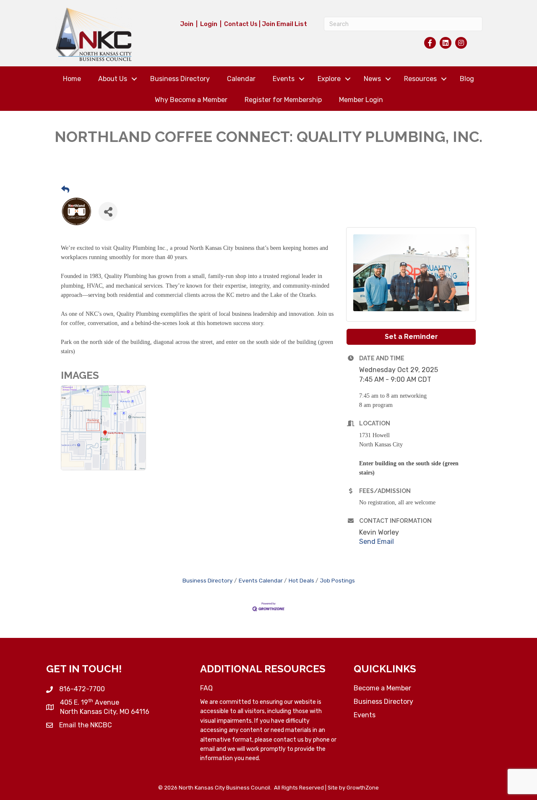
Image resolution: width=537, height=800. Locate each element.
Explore (329, 79)
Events (284, 79)
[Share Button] (108, 211)
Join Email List (284, 24)
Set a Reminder (411, 337)
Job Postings (337, 580)
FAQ (206, 688)
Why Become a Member (191, 100)
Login (208, 24)
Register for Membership (283, 100)
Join (186, 24)
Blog (467, 79)
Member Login (361, 100)
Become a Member (382, 688)
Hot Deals (301, 580)
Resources (420, 79)
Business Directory (180, 79)
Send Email (376, 542)
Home (72, 79)
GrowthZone (363, 787)
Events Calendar (261, 580)
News (372, 79)
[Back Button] (65, 190)
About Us (112, 79)
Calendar (241, 79)
